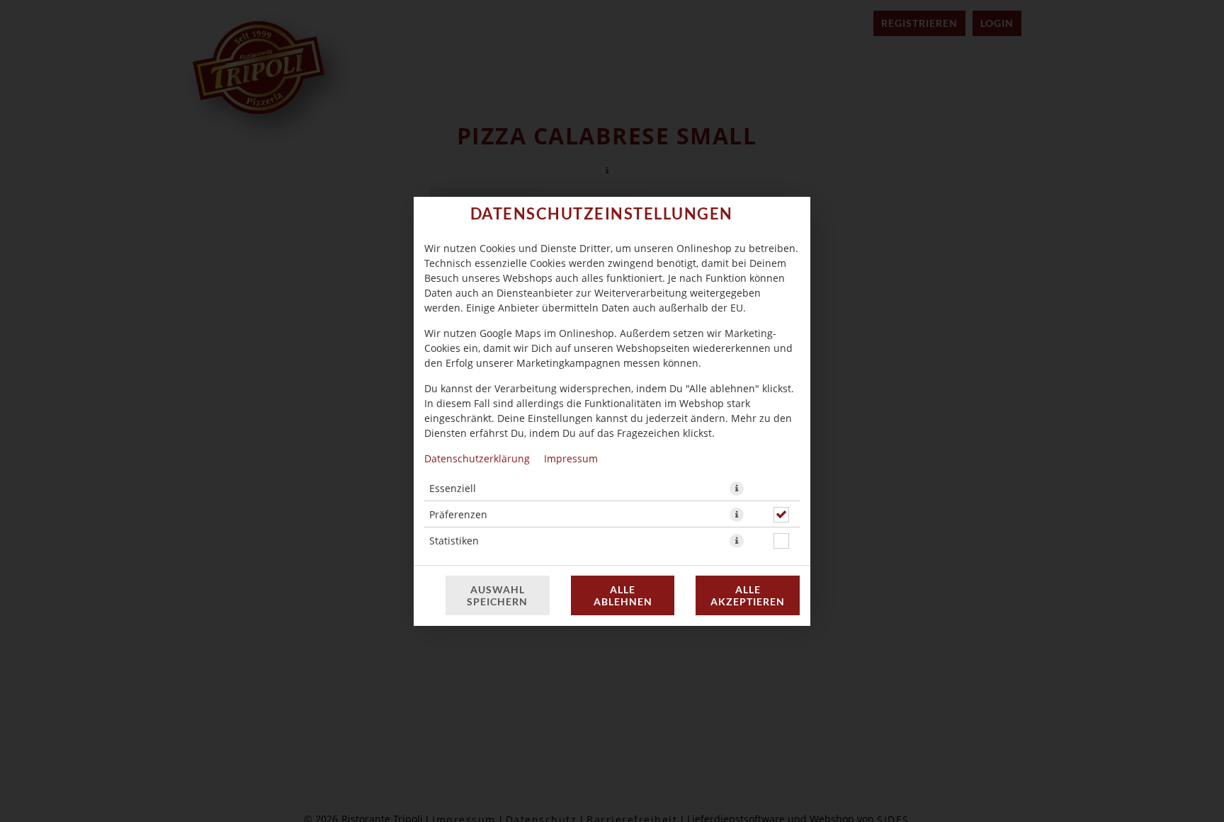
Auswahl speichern (497, 595)
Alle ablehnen (623, 595)
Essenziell (452, 488)
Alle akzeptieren (747, 595)
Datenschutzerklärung (477, 458)
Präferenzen (458, 514)
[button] (737, 488)
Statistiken (454, 540)
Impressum (571, 458)
